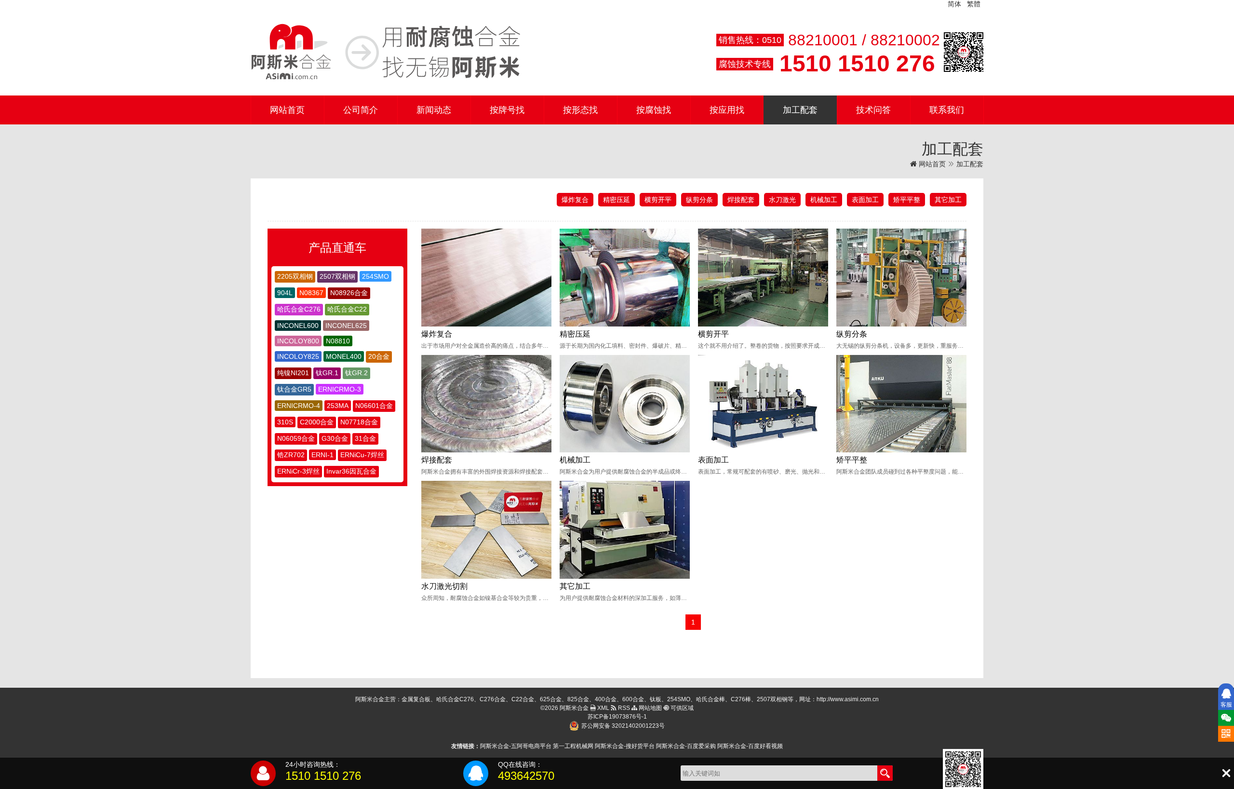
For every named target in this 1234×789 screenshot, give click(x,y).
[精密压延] (625, 277)
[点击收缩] (1226, 773)
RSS (623, 708)
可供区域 (681, 708)
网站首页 (287, 110)
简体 (954, 4)
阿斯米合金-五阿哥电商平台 (515, 746)
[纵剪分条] (901, 277)
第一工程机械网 (573, 746)
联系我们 (946, 110)
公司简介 (360, 110)
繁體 (973, 4)
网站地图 (649, 708)
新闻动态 (433, 110)
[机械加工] (625, 404)
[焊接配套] (486, 404)
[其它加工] (625, 530)
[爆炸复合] (486, 277)
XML (602, 708)
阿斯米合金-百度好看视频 (750, 746)
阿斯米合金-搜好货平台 (625, 746)
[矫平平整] (901, 404)
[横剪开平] (763, 277)
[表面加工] (763, 404)
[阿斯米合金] (386, 52)
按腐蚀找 (653, 110)
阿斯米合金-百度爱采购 (686, 746)
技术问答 (873, 110)
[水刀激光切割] (486, 530)
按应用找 (727, 110)
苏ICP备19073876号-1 (617, 716)
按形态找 (580, 110)
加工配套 (800, 110)
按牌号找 (507, 110)
